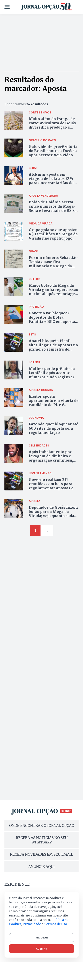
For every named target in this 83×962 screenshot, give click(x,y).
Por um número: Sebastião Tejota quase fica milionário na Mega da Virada (53, 264)
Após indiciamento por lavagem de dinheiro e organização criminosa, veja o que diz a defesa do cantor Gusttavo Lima (52, 460)
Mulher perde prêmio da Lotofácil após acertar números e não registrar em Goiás (52, 375)
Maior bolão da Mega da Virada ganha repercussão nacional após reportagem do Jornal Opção (54, 291)
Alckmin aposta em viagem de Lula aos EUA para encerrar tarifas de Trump (51, 180)
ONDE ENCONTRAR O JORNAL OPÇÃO (41, 825)
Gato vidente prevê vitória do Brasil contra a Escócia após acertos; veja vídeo (53, 150)
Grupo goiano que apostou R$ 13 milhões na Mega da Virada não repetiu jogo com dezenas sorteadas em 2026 (53, 238)
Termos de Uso (55, 924)
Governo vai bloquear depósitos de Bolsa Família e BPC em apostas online (53, 319)
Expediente (17, 884)
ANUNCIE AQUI (41, 866)
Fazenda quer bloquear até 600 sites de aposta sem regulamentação (53, 428)
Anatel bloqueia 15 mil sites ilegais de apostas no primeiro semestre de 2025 (53, 347)
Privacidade (32, 924)
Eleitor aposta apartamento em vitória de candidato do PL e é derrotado (54, 402)
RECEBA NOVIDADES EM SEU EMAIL (41, 854)
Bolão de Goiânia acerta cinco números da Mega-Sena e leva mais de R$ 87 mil (53, 208)
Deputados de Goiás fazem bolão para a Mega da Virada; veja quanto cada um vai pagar (53, 513)
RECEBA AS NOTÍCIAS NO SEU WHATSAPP (42, 839)
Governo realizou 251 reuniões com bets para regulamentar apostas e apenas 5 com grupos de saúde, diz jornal (51, 488)
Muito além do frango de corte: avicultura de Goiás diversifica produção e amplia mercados (52, 125)
